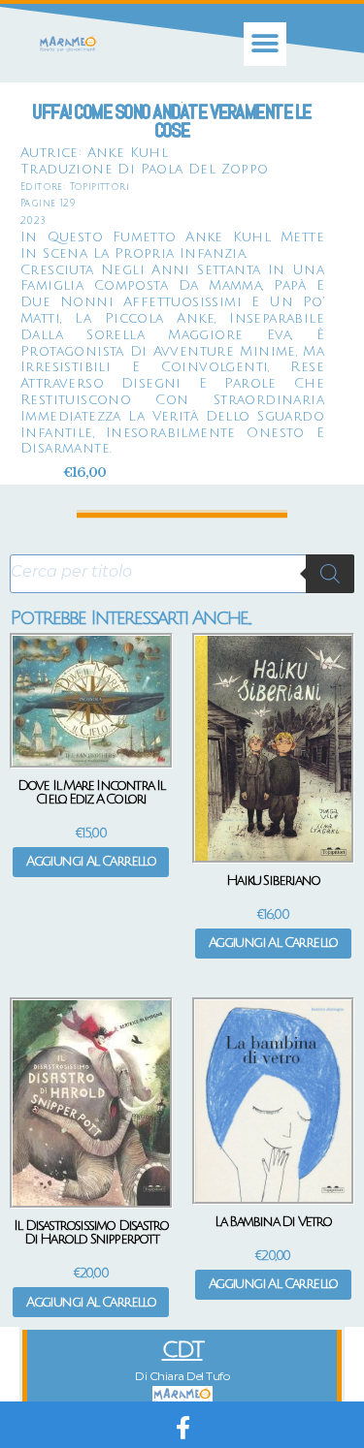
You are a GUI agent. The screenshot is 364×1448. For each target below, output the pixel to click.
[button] (265, 44)
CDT (182, 1350)
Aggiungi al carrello (90, 861)
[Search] (330, 573)
